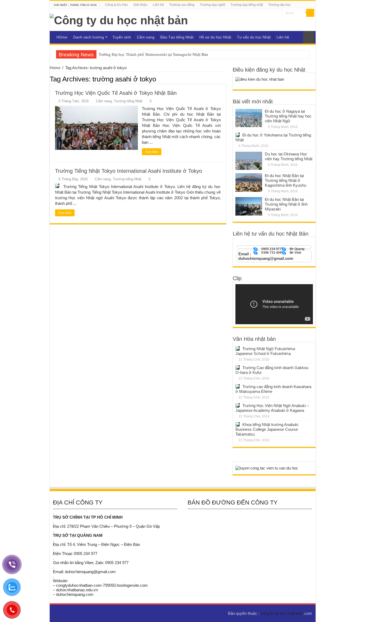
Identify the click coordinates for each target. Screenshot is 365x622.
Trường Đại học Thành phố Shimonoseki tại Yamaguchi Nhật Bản (153, 54)
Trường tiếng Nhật (128, 101)
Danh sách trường (88, 37)
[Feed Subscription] (224, 79)
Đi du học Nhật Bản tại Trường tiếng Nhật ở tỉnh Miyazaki (286, 204)
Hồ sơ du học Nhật (215, 37)
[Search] (310, 13)
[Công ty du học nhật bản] (119, 19)
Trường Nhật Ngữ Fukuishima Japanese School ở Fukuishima (265, 351)
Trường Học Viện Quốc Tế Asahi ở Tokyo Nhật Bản (116, 93)
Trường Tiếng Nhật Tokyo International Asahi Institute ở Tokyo (128, 171)
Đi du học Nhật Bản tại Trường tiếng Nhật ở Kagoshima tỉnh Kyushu (285, 180)
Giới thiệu (140, 5)
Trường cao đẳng (182, 5)
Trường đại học (279, 5)
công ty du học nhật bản (282, 613)
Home (55, 67)
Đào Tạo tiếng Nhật (176, 37)
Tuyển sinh (121, 37)
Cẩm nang (145, 37)
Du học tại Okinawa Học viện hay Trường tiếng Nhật (288, 156)
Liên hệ (158, 5)
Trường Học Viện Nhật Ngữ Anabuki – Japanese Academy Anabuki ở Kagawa (272, 408)
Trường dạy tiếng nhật (247, 5)
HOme (61, 37)
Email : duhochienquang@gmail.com (265, 256)
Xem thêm (151, 152)
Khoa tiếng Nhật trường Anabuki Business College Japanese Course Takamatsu (266, 429)
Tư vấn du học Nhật (254, 37)
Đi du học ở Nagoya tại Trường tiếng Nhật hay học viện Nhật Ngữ (288, 116)
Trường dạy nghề (212, 5)
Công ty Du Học (116, 5)
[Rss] (278, 13)
